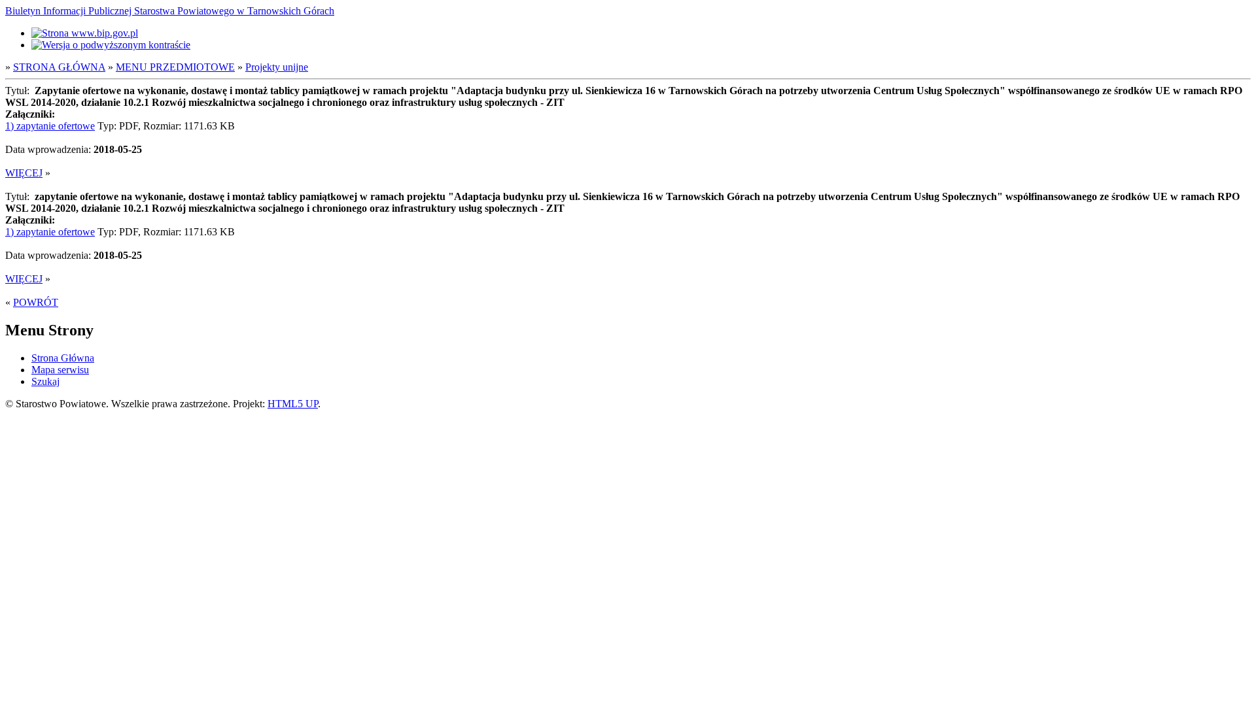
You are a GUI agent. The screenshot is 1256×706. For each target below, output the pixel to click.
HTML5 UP (293, 403)
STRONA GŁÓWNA (59, 67)
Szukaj (45, 381)
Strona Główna (62, 357)
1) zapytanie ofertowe (50, 125)
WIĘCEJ (24, 172)
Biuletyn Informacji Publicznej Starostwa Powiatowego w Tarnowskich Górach (169, 10)
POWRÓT (35, 302)
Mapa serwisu (60, 369)
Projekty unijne (276, 67)
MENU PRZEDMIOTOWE (175, 67)
